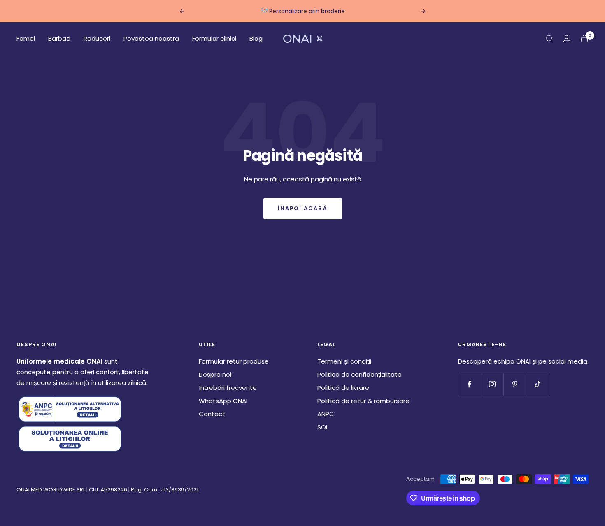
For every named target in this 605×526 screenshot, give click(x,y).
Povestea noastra (151, 38)
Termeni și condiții (344, 361)
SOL (322, 427)
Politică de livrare (343, 387)
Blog (256, 38)
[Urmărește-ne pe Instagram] (492, 384)
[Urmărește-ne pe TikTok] (537, 384)
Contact (212, 414)
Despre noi (215, 374)
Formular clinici (214, 38)
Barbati (59, 38)
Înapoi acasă (303, 208)
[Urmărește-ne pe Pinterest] (514, 384)
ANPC (325, 414)
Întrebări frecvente (228, 387)
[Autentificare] (566, 38)
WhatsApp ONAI (223, 400)
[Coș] (584, 38)
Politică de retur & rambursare (363, 400)
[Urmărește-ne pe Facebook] (469, 384)
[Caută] (549, 38)
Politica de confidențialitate (359, 374)
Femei (25, 38)
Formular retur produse (234, 361)
